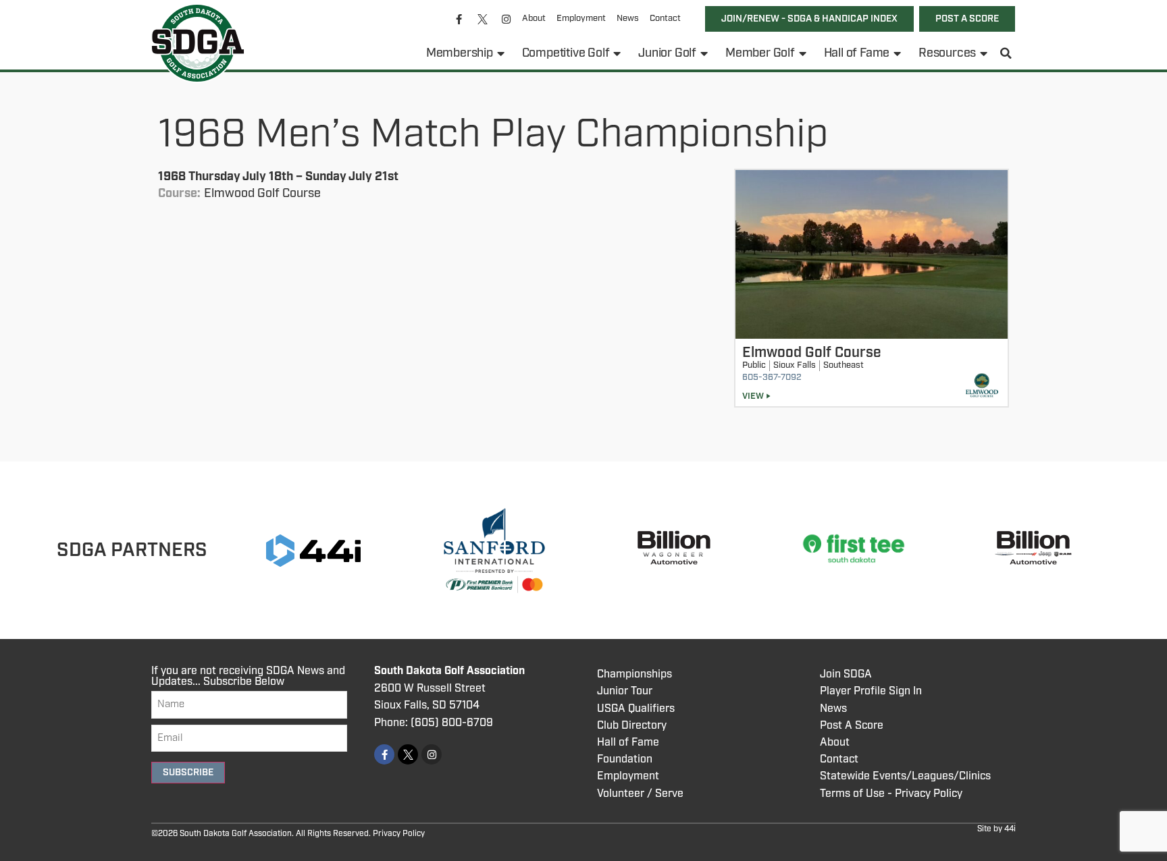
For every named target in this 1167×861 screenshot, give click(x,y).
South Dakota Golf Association (449, 671)
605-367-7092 (772, 377)
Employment (581, 18)
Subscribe (188, 773)
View (753, 396)
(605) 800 (436, 723)
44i (1010, 829)
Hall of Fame (857, 53)
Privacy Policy (399, 834)
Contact (665, 18)
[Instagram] (506, 19)
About (534, 18)
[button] (1006, 53)
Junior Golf (667, 53)
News (628, 18)
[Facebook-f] (459, 19)
